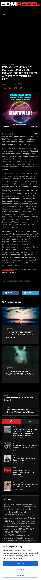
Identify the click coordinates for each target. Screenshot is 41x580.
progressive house (10, 538)
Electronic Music (12, 514)
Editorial (25, 509)
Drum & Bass (17, 509)
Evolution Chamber (28, 515)
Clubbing (12, 507)
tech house (23, 540)
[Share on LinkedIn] (21, 88)
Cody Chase (19, 507)
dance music (27, 507)
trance (26, 281)
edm (29, 509)
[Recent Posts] (11, 421)
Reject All (20, 575)
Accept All (20, 564)
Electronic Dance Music (17, 512)
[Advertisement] (20, 38)
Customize (20, 569)
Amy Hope (8, 84)
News (4, 64)
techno (32, 541)
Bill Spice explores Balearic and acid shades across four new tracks (19, 334)
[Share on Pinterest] (15, 88)
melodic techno (29, 524)
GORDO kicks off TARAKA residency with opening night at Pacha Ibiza (23, 472)
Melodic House (18, 524)
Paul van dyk (12, 281)
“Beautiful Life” (8, 270)
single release (10, 541)
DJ (11, 509)
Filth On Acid (14, 518)
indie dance (16, 521)
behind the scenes (25, 504)
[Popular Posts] (30, 421)
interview (33, 521)
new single (18, 535)
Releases (11, 64)
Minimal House (8, 526)
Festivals (6, 518)
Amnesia (17, 504)
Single (32, 538)
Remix (28, 538)
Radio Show (21, 538)
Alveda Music (9, 504)
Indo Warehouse (25, 521)
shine (20, 281)
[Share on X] (4, 88)
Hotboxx (20, 518)
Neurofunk (16, 529)
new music (26, 529)
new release (12, 532)
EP (22, 515)
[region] (20, 561)
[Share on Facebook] (10, 88)
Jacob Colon (8, 524)
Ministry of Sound (19, 526)
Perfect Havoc (26, 535)
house (25, 518)
